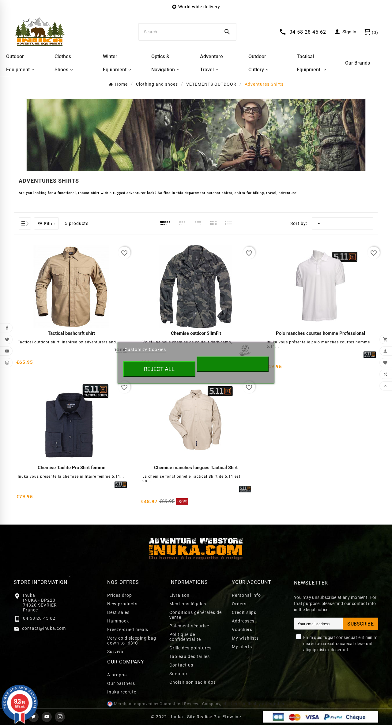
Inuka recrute (121, 691)
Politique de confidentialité (185, 637)
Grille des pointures (190, 647)
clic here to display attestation (253, 703)
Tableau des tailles (189, 656)
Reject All (159, 369)
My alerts (242, 646)
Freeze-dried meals (127, 629)
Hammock (118, 620)
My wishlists (245, 638)
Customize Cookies (145, 349)
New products (122, 603)
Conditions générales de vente (195, 615)
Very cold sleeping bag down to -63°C (131, 640)
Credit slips (244, 612)
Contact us (181, 665)
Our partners (121, 683)
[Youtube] (47, 717)
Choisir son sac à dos (192, 682)
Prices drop (119, 595)
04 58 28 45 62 (39, 618)
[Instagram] (60, 717)
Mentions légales (187, 603)
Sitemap (178, 673)
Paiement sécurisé (189, 625)
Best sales (118, 612)
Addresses (243, 620)
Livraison (179, 595)
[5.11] (370, 355)
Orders (239, 603)
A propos (117, 674)
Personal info (246, 595)
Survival (116, 651)
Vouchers (242, 629)
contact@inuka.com (44, 628)
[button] (46, 223)
